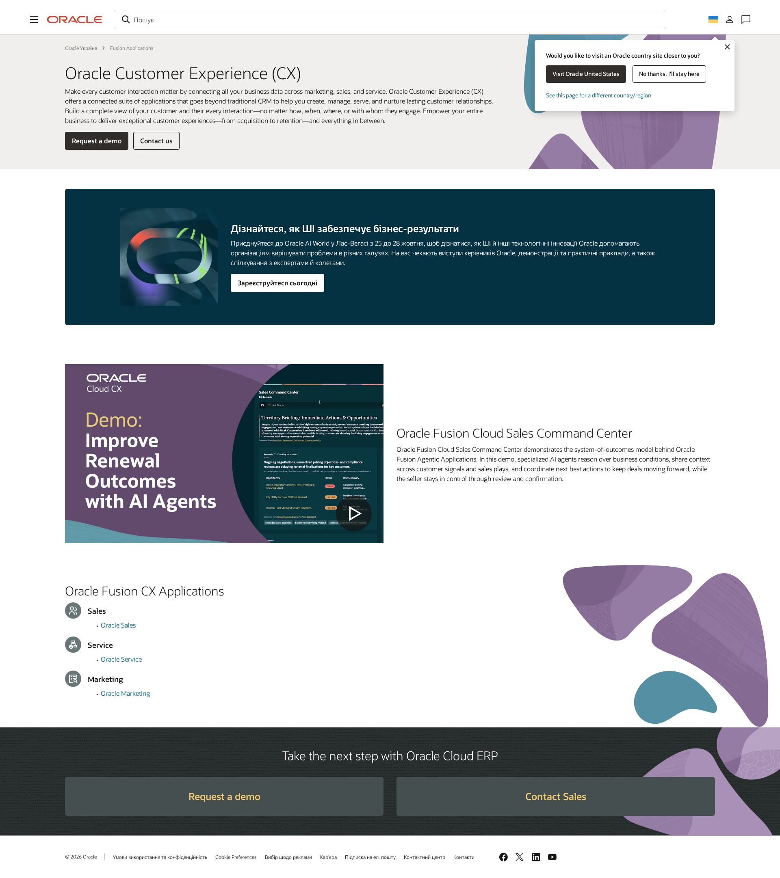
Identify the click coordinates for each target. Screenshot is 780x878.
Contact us (156, 140)
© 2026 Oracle (81, 856)
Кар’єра (328, 857)
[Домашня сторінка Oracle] (75, 19)
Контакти (463, 857)
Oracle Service (121, 659)
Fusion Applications (132, 48)
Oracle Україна (81, 48)
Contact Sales (555, 796)
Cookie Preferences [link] (236, 857)
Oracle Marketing (125, 693)
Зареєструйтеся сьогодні (277, 282)
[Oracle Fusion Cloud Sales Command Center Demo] (224, 453)
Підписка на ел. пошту (370, 857)
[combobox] (390, 19)
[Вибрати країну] (713, 19)
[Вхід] (729, 19)
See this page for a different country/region (598, 95)
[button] (34, 19)
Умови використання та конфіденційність (160, 857)
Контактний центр (424, 857)
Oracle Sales (118, 625)
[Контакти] (746, 19)
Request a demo (96, 140)
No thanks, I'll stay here (669, 74)
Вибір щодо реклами (288, 857)
